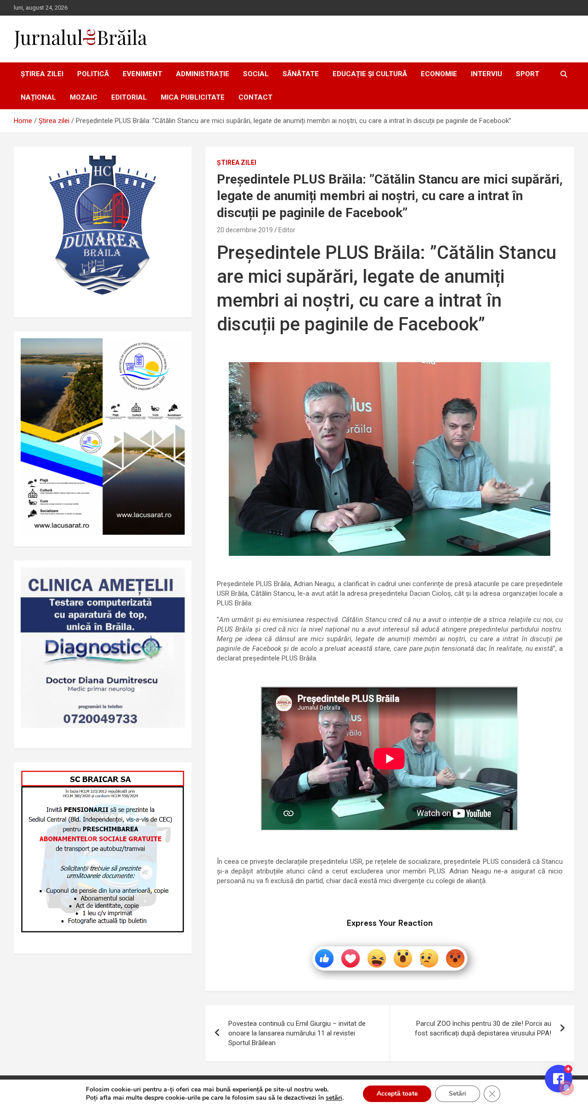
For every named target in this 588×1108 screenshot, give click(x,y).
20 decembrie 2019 (245, 230)
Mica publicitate (193, 97)
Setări (457, 1093)
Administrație (202, 74)
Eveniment (142, 74)
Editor (286, 230)
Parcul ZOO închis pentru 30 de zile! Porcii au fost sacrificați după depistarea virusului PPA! (483, 1028)
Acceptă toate (397, 1093)
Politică (93, 74)
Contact (255, 97)
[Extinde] (172, 579)
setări (334, 1098)
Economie (439, 74)
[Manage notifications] (566, 1087)
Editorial (129, 97)
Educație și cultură (370, 74)
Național (38, 97)
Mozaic (83, 97)
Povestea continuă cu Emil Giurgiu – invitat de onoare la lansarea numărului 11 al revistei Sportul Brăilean (297, 1033)
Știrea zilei (42, 74)
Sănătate (301, 74)
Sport (527, 74)
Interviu (486, 74)
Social (256, 74)
